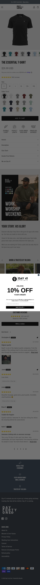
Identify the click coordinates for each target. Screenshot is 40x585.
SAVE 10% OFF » (20, 307)
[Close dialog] (39, 275)
